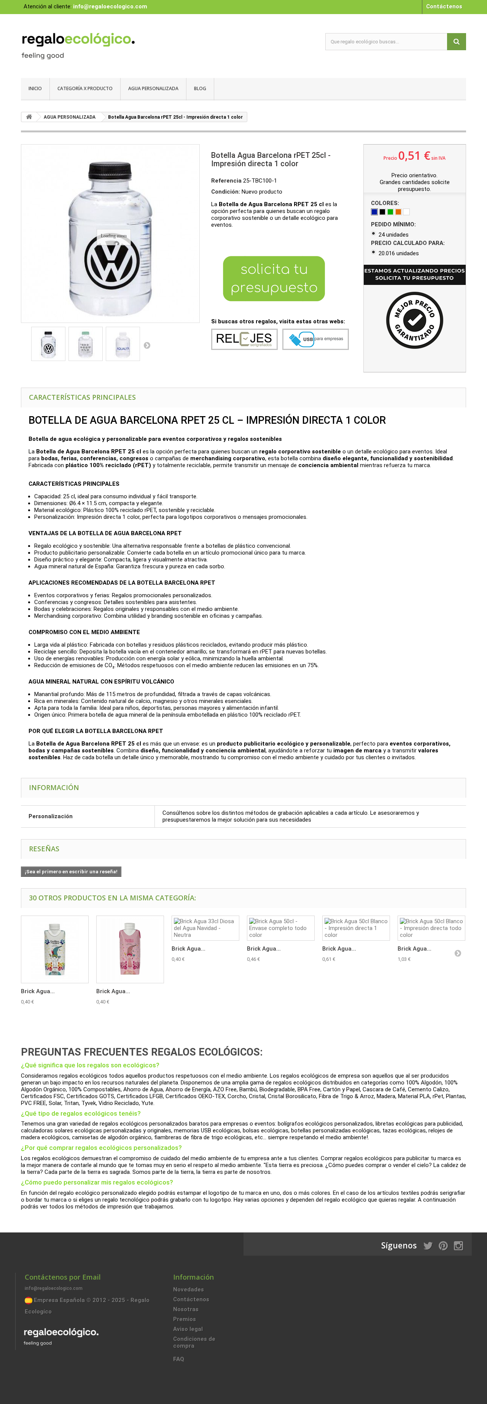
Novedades (188, 1289)
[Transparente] (406, 212)
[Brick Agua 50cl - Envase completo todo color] (281, 928)
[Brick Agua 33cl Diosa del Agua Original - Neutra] (55, 949)
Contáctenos (444, 6)
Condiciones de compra (194, 1342)
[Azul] (374, 212)
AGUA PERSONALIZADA (153, 88)
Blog (200, 88)
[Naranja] (398, 212)
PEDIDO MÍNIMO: (394, 224)
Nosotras (186, 1309)
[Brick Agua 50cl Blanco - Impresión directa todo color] (431, 928)
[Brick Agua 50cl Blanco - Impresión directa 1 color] (356, 928)
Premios (184, 1319)
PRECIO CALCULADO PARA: (408, 243)
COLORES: (386, 203)
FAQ (178, 1359)
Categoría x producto (85, 88)
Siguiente (147, 345)
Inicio (35, 88)
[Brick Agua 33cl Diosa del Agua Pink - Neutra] (130, 949)
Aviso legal (188, 1329)
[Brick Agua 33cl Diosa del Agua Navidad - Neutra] (205, 928)
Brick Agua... (38, 991)
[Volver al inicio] (29, 117)
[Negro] (382, 212)
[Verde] (390, 212)
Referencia (226, 180)
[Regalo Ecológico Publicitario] (91, 44)
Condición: (225, 191)
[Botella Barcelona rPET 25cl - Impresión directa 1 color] (48, 344)
